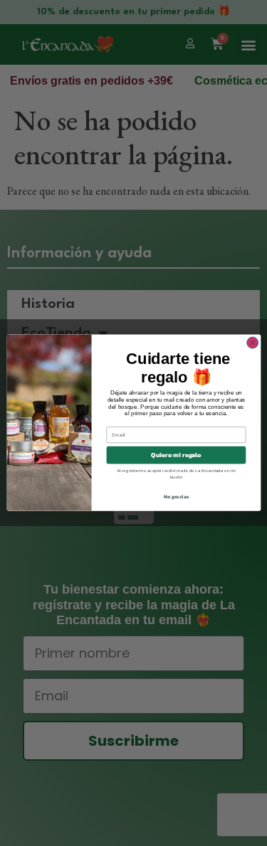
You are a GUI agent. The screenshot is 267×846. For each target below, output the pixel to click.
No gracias (176, 497)
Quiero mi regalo (176, 456)
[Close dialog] (252, 342)
